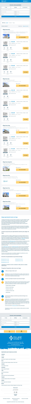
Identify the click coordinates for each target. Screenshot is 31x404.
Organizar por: (20, 26)
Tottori (11, 378)
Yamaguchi (13, 378)
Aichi (2, 372)
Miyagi (12, 359)
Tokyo (16, 362)
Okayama (6, 378)
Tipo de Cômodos (4, 322)
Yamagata (14, 359)
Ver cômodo (26, 48)
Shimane (8, 378)
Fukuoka (2, 385)
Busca (15, 16)
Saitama (12, 362)
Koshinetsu (3, 367)
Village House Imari (6, 29)
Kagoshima (5, 385)
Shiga (10, 375)
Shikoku (2, 380)
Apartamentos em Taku (19, 260)
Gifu (3, 372)
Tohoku (2, 357)
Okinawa (19, 385)
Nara (6, 375)
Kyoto (4, 375)
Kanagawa (9, 362)
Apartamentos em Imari (5, 259)
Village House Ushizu (7, 201)
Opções (18, 14)
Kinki (2, 373)
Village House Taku (6, 175)
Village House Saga (6, 125)
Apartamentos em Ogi (19, 259)
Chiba (2, 362)
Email (21, 331)
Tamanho (18, 322)
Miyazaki (12, 385)
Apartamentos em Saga (5, 260)
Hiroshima (2, 378)
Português (25, 1)
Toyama (7, 365)
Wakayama (12, 375)
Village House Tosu (6, 188)
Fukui (2, 365)
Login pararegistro (15, 395)
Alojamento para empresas (16, 398)
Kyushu (2, 383)
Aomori (4, 359)
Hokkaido (3, 354)
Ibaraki (6, 362)
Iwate (9, 359)
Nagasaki (15, 385)
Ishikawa (4, 365)
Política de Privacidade (25, 398)
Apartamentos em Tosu (5, 262)
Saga (21, 385)
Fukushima (6, 359)
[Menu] (29, 1)
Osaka (8, 375)
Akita (2, 359)
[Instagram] (16, 392)
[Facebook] (14, 392)
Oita (17, 385)
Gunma (4, 362)
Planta (5, 45)
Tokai (2, 370)
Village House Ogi (6, 78)
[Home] (15, 338)
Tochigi (14, 362)
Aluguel (3, 14)
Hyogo (2, 375)
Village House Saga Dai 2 (7, 161)
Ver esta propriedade (22, 37)
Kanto (2, 360)
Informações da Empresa (6, 398)
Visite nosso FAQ (14, 305)
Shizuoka (7, 372)
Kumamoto (9, 385)
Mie (5, 372)
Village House (24, 238)
